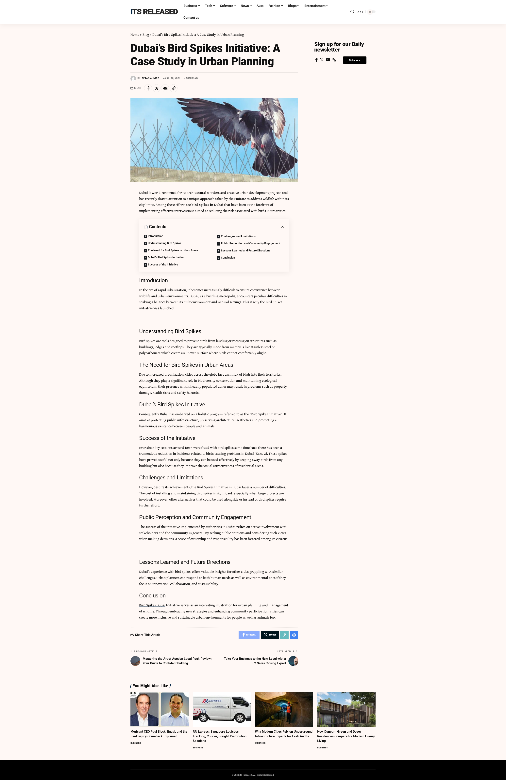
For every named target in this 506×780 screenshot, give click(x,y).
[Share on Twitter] (156, 88)
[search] (352, 11)
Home (134, 34)
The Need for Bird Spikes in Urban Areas (173, 250)
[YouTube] (328, 59)
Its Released (154, 11)
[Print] (294, 635)
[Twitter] (322, 59)
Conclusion (228, 257)
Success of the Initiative (163, 264)
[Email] (165, 88)
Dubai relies (235, 526)
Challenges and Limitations (238, 236)
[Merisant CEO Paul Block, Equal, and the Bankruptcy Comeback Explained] (159, 709)
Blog (146, 34)
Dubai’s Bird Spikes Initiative (166, 257)
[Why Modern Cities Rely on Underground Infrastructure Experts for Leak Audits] (284, 709)
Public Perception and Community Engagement (250, 243)
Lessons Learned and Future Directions (245, 250)
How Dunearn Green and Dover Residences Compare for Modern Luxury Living (346, 736)
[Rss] (334, 59)
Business (135, 743)
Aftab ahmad (150, 78)
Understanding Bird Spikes (164, 243)
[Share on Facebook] (148, 88)
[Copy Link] (173, 88)
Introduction (155, 236)
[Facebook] (316, 59)
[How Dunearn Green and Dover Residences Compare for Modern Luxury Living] (346, 709)
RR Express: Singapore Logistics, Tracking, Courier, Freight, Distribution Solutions (219, 736)
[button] (354, 60)
